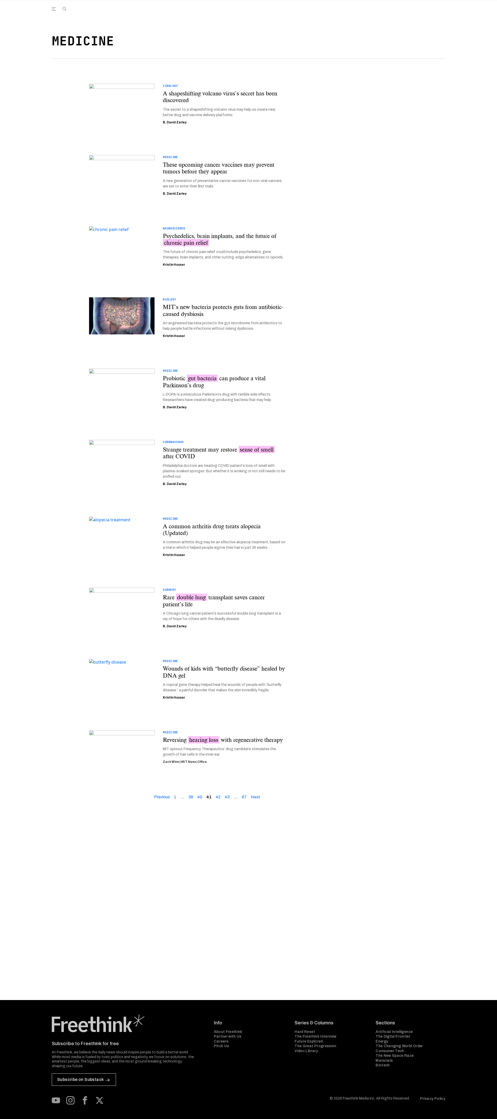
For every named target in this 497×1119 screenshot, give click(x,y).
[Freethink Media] (127, 1023)
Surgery (169, 590)
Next (255, 797)
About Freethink (228, 1032)
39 (190, 797)
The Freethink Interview (315, 1036)
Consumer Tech (390, 1051)
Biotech (383, 1065)
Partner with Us (228, 1036)
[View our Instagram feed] (70, 1100)
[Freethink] (402, 14)
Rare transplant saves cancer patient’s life (214, 601)
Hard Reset (305, 1032)
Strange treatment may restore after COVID (218, 453)
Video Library (306, 1051)
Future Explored (309, 1041)
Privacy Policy (432, 1099)
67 (244, 797)
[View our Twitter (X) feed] (99, 1100)
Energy (382, 1041)
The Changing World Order (399, 1046)
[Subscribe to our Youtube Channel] (56, 1100)
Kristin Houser (174, 264)
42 (218, 797)
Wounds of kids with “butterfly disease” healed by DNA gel (224, 672)
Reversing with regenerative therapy (223, 739)
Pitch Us (221, 1046)
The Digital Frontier (393, 1036)
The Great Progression (315, 1046)
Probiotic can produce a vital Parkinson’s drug (214, 382)
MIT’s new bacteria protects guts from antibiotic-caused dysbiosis (223, 310)
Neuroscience (174, 228)
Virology (170, 86)
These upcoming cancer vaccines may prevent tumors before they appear (218, 168)
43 (227, 797)
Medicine (170, 157)
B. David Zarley (175, 122)
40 (199, 797)
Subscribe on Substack (80, 1079)
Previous (162, 797)
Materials (384, 1060)
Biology (169, 299)
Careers (221, 1041)
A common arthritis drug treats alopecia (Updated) (212, 530)
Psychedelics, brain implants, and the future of (219, 239)
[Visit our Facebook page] (85, 1100)
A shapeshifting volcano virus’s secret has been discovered (220, 97)
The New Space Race (395, 1056)
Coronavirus (173, 442)
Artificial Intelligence (394, 1032)
